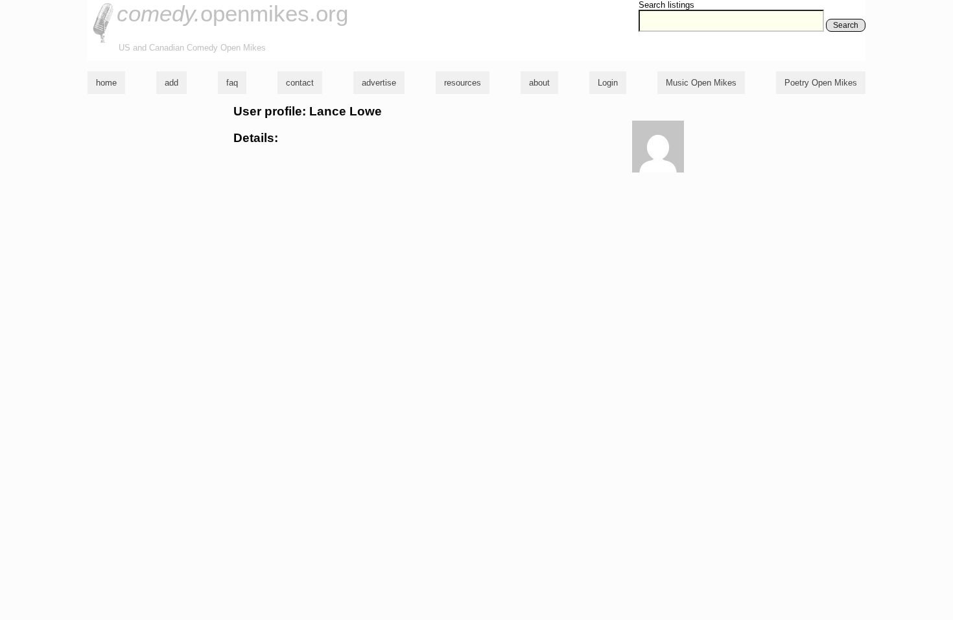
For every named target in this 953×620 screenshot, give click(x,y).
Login (608, 83)
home (106, 83)
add (171, 83)
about (539, 83)
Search (845, 25)
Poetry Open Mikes (820, 83)
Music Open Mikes (701, 83)
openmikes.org (232, 13)
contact (300, 83)
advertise (379, 83)
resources (462, 83)
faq (232, 83)
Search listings (666, 5)
